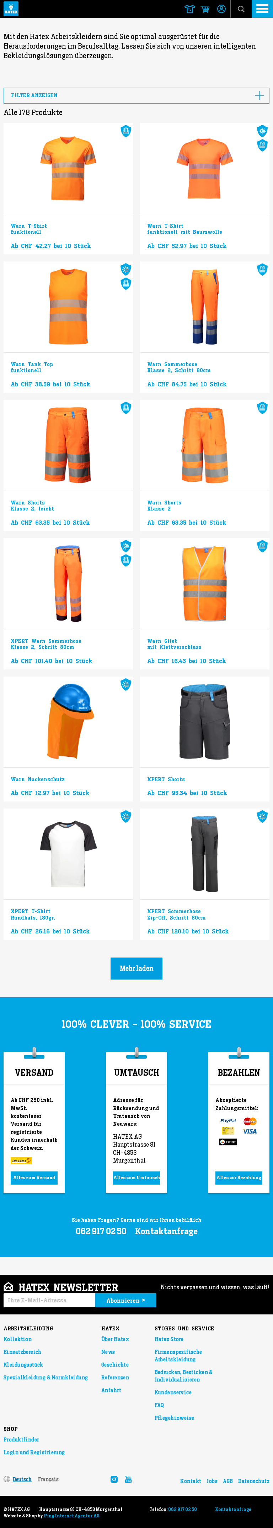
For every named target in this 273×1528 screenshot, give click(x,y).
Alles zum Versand (34, 1177)
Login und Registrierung (34, 1452)
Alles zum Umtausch (136, 1177)
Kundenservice (173, 1392)
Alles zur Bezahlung (238, 1177)
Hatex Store (169, 1339)
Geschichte (115, 1365)
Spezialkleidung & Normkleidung (46, 1377)
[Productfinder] (189, 9)
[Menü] (262, 9)
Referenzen (115, 1377)
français (48, 1479)
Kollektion (18, 1339)
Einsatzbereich (23, 1352)
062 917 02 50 (182, 1509)
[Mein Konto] (221, 9)
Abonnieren (125, 1300)
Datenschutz (253, 1481)
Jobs (212, 1481)
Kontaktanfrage (166, 1231)
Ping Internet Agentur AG (72, 1515)
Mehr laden (137, 968)
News (108, 1352)
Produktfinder (21, 1440)
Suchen (241, 9)
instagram (114, 1479)
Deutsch (22, 1479)
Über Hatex (115, 1339)
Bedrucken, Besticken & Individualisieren (184, 1376)
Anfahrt (111, 1390)
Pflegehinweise (174, 1418)
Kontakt (190, 1481)
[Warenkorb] (201, 10)
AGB (228, 1481)
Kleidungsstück (23, 1365)
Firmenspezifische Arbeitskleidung (178, 1355)
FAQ (159, 1405)
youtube (128, 1479)
